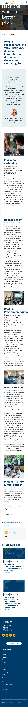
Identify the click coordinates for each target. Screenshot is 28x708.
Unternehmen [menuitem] (6, 650)
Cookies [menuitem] (4, 662)
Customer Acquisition (14, 531)
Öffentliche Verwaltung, (18, 522)
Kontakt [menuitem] (4, 665)
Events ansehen (10, 514)
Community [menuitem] (5, 687)
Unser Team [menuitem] (5, 652)
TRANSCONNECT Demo (14, 643)
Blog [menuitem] (3, 677)
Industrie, (8, 522)
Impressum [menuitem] (4, 657)
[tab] (14, 112)
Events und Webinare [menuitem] (7, 684)
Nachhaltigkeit (6, 526)
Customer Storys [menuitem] (6, 689)
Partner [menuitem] (4, 692)
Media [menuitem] (4, 670)
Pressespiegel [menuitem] (5, 672)
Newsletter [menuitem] (4, 674)
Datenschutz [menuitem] (5, 659)
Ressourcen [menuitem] (5, 682)
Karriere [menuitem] (4, 654)
